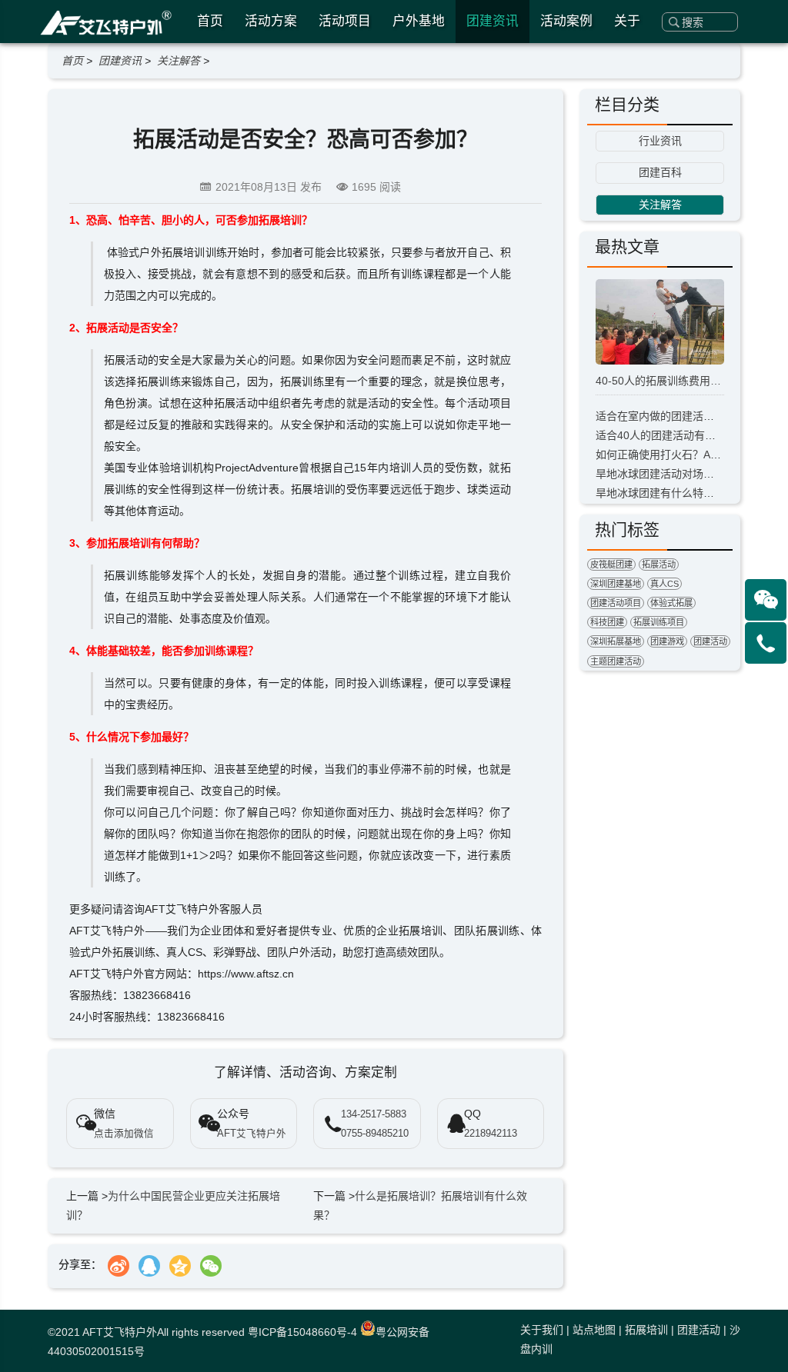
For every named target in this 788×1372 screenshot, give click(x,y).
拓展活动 (659, 564)
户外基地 (418, 21)
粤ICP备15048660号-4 (302, 1332)
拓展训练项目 (658, 622)
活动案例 (566, 21)
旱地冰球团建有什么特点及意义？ (676, 493)
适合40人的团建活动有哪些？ (666, 435)
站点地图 (594, 1330)
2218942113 (490, 1133)
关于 (627, 21)
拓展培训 (646, 1330)
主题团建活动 (615, 661)
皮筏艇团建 (611, 564)
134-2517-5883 (373, 1114)
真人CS (664, 583)
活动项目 (345, 21)
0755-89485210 (375, 1133)
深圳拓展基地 (615, 641)
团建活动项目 (615, 603)
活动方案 (271, 21)
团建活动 (710, 641)
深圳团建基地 (615, 583)
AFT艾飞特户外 (119, 1332)
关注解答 (178, 61)
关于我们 (541, 1330)
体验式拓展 (671, 603)
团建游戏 (667, 641)
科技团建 (607, 622)
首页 (210, 21)
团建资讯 (492, 21)
